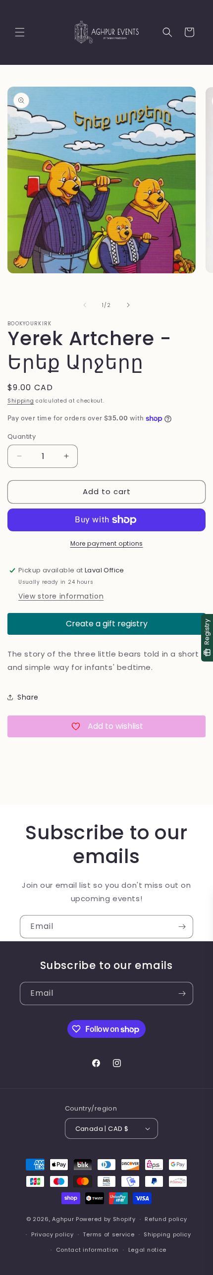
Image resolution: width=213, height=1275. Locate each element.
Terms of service (108, 1234)
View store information (61, 596)
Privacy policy (52, 1234)
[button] (20, 32)
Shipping (20, 401)
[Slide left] (85, 305)
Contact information (87, 1250)
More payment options (106, 543)
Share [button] (28, 697)
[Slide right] (128, 305)
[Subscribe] (182, 926)
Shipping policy (167, 1234)
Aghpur (63, 1219)
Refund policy (166, 1219)
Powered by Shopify (106, 1219)
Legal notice (147, 1250)
